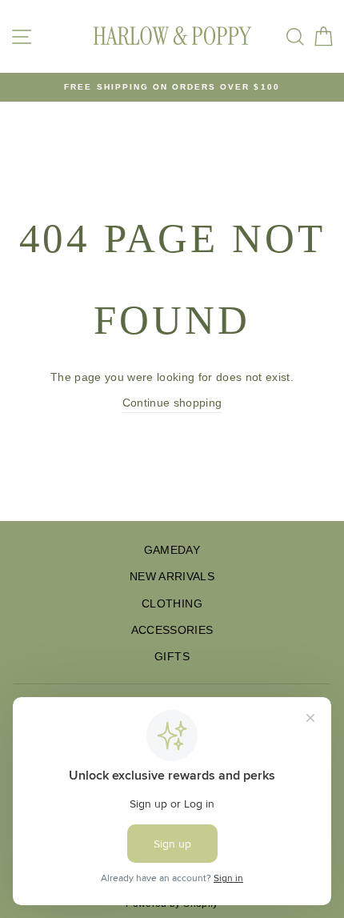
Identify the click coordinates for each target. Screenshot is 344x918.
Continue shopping (172, 403)
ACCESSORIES (172, 630)
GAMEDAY (172, 550)
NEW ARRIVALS (172, 577)
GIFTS (172, 657)
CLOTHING (172, 604)
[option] (172, 87)
